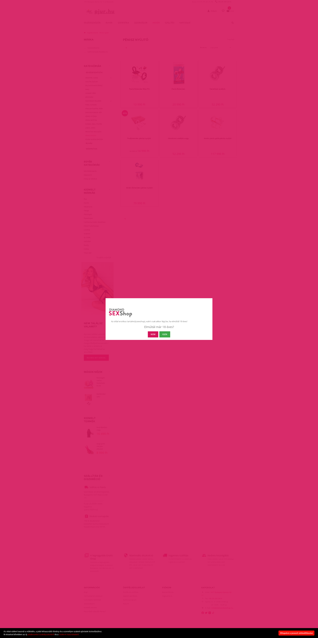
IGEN (164, 334)
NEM (153, 334)
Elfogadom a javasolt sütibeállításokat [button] (296, 633)
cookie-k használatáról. (69, 634)
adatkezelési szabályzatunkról (41, 634)
